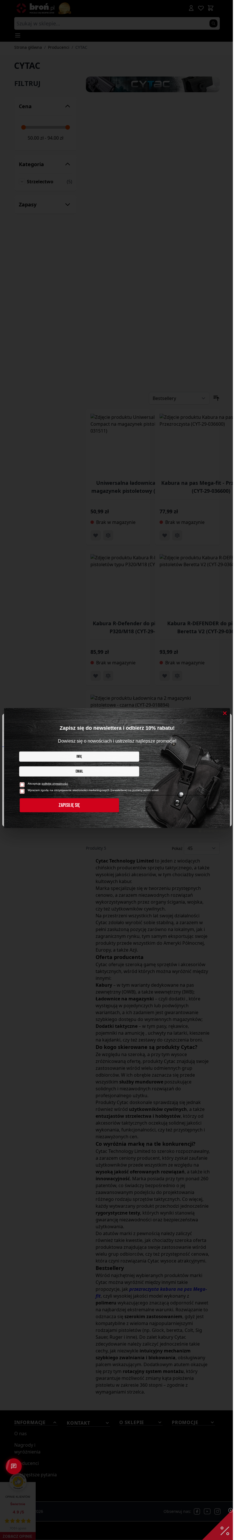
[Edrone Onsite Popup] (117, 770)
